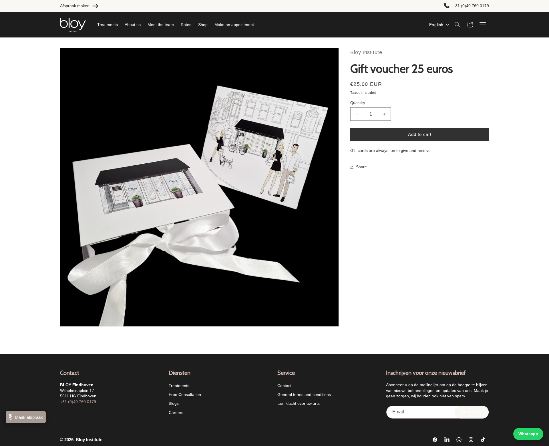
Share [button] (361, 166)
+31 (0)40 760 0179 (471, 5)
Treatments (179, 385)
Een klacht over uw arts (298, 403)
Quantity (357, 103)
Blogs (174, 403)
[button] (457, 24)
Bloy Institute (89, 439)
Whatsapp (528, 433)
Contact (284, 385)
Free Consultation (185, 394)
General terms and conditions (304, 394)
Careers (176, 412)
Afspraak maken (74, 5)
